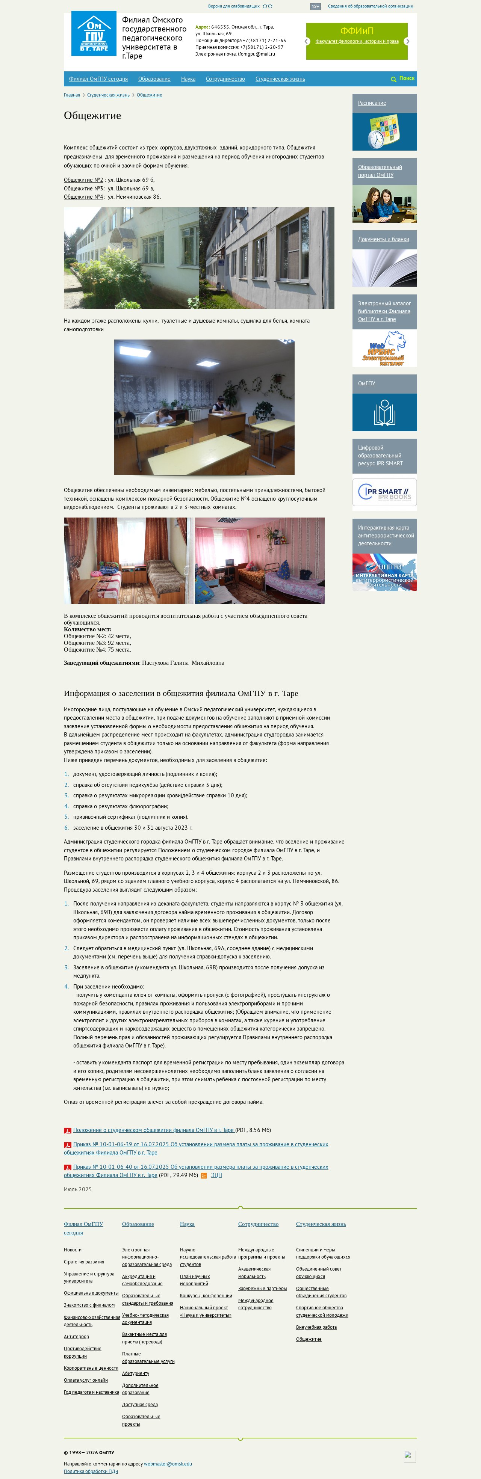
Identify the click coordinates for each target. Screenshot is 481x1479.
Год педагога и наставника (91, 1392)
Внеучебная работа (316, 1327)
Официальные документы (91, 1293)
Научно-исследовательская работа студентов (208, 1257)
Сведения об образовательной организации (370, 6)
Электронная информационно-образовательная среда (147, 1257)
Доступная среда (140, 1405)
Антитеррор (76, 1337)
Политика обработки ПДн (91, 1472)
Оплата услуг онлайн (86, 1380)
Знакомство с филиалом (89, 1305)
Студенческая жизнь (280, 79)
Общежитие (149, 95)
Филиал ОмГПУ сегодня (98, 79)
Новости (73, 1250)
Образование (154, 79)
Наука (188, 79)
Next (408, 41)
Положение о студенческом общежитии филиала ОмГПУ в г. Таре (154, 1130)
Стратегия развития (84, 1262)
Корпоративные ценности (91, 1368)
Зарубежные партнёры (262, 1289)
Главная (72, 95)
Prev (306, 41)
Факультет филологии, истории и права (357, 41)
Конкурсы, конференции (206, 1296)
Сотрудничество (225, 79)
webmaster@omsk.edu (168, 1464)
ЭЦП (216, 1175)
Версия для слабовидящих (234, 6)
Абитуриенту (135, 1374)
